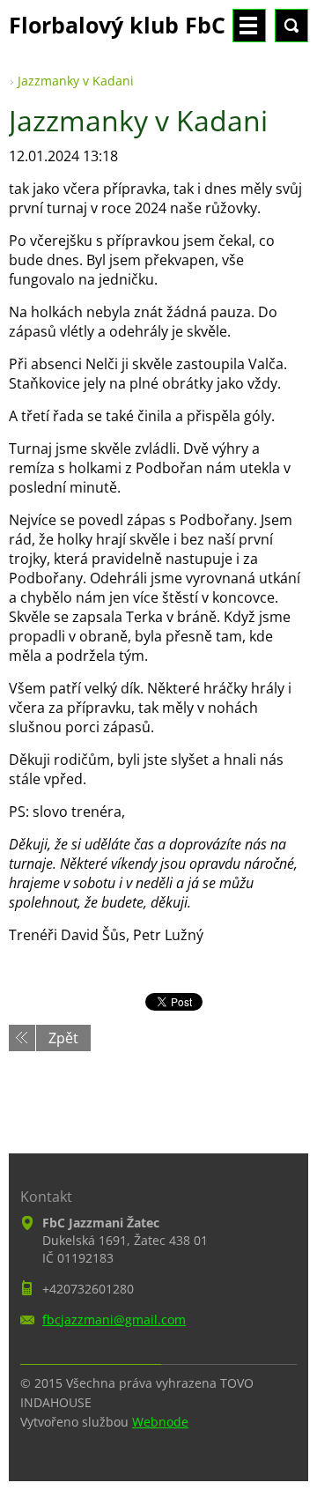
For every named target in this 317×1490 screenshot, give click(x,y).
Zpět (63, 1038)
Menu (249, 25)
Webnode (160, 1421)
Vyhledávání (291, 25)
